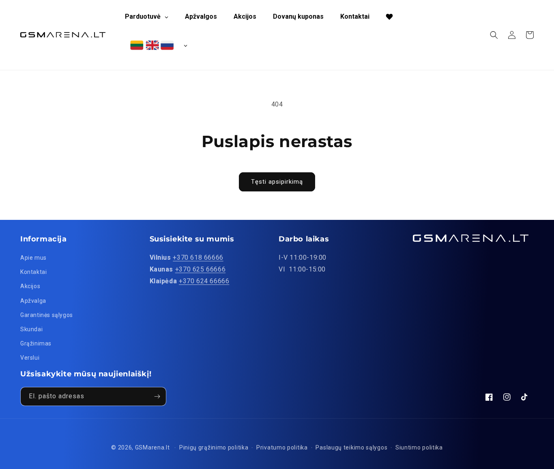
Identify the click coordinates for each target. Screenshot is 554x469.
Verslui (29, 357)
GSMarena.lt (152, 447)
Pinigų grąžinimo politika (214, 447)
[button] (494, 35)
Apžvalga (33, 300)
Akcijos (30, 286)
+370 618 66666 (198, 257)
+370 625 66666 (200, 269)
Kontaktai (33, 272)
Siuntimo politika (419, 447)
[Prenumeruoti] (157, 396)
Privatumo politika (282, 447)
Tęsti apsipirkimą (277, 181)
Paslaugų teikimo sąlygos (351, 447)
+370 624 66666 (204, 281)
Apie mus (33, 257)
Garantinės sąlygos (46, 315)
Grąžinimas (36, 343)
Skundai (31, 329)
